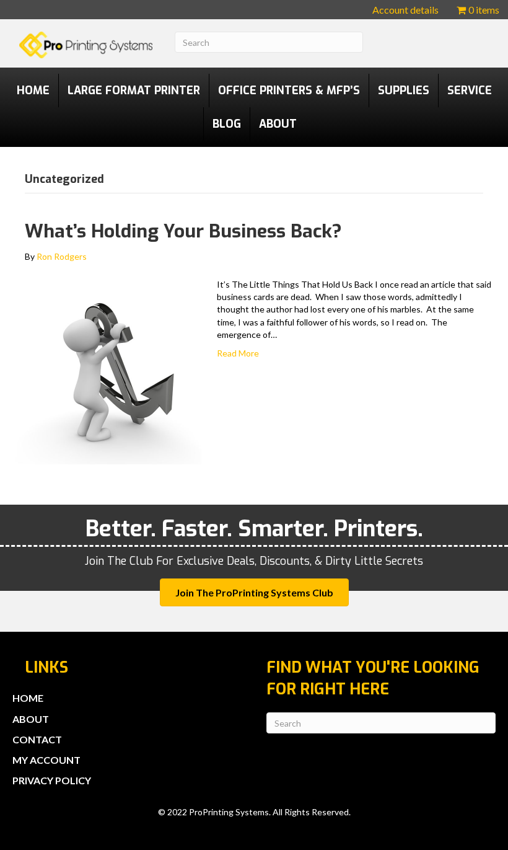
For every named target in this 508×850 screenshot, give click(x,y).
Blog (226, 124)
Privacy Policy (51, 780)
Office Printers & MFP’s (289, 90)
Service (469, 90)
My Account (46, 760)
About (278, 124)
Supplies (403, 90)
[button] (254, 592)
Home (33, 90)
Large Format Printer (134, 90)
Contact (37, 739)
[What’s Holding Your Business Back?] (108, 370)
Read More (238, 353)
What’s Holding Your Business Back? (183, 231)
